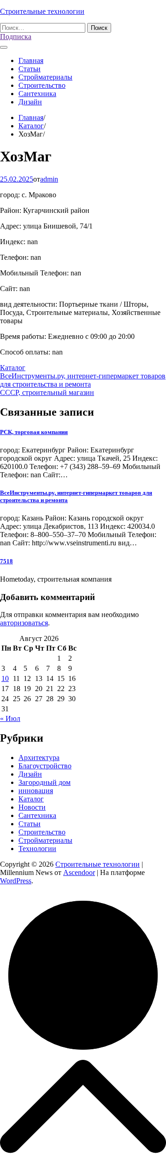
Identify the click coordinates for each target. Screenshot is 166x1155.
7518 (6, 561)
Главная (30, 60)
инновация (35, 791)
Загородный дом (44, 782)
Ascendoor (79, 872)
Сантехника (37, 93)
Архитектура (38, 757)
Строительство (41, 85)
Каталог (12, 368)
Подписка (15, 36)
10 (5, 678)
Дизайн (30, 102)
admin (49, 179)
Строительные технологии (42, 11)
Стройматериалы (45, 77)
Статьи (29, 69)
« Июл (10, 718)
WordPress (15, 881)
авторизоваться (24, 623)
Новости (32, 807)
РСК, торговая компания (34, 432)
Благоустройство (44, 766)
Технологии (37, 848)
